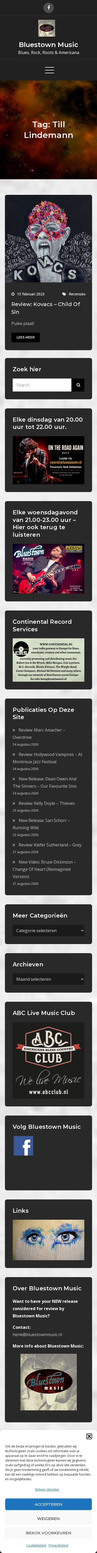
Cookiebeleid (36, 1545)
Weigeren (48, 1518)
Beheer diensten (47, 1489)
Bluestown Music (48, 45)
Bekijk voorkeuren (48, 1532)
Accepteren (48, 1504)
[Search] (77, 385)
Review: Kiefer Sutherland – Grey (50, 845)
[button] (89, 1436)
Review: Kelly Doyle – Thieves (47, 803)
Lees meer (26, 337)
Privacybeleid (58, 1545)
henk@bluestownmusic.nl (37, 1334)
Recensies (77, 293)
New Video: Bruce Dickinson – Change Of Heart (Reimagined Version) (44, 869)
